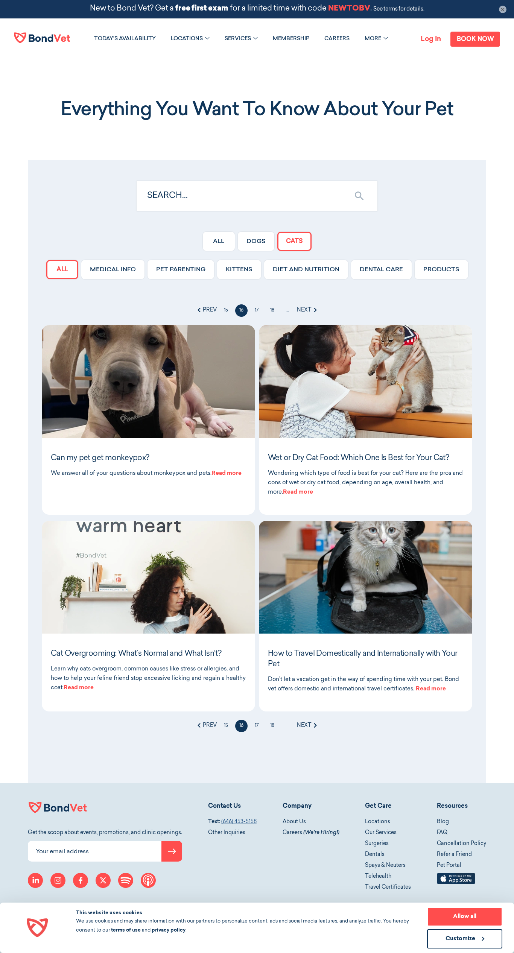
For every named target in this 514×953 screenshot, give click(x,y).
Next (305, 310)
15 (226, 310)
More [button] (373, 39)
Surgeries (377, 844)
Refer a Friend (454, 854)
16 (241, 310)
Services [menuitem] (238, 39)
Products (441, 270)
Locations (377, 822)
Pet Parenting (180, 270)
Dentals (375, 854)
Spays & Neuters (385, 865)
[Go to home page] (42, 37)
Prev (209, 310)
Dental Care (381, 270)
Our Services (381, 833)
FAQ (442, 833)
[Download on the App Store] (456, 883)
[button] (207, 38)
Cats (294, 242)
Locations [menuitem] (187, 39)
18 (272, 310)
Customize (460, 939)
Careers (311, 833)
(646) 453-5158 (239, 822)
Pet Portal (449, 865)
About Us (294, 822)
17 (257, 310)
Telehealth (378, 876)
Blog (443, 822)
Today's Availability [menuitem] (125, 39)
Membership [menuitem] (291, 39)
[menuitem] (125, 38)
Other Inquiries (226, 833)
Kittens (239, 270)
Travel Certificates (388, 887)
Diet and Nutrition (306, 270)
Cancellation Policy (461, 844)
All (218, 242)
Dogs (256, 242)
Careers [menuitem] (337, 39)
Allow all (464, 917)
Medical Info (113, 270)
